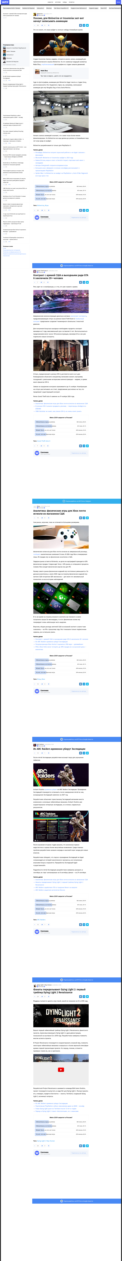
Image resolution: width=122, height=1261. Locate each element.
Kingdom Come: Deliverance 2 (79, 8)
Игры (46, 205)
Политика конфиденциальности (12, 252)
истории (58, 2)
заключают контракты (79, 316)
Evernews (44, 217)
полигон (71, 2)
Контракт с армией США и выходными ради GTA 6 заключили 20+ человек (61, 639)
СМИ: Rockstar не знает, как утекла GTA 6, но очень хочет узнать (58, 411)
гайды (65, 2)
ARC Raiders (40, 744)
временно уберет (51, 789)
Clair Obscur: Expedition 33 (61, 8)
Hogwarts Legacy (93, 8)
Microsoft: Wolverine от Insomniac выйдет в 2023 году (54, 158)
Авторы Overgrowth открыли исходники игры (51, 165)
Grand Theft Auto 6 (42, 270)
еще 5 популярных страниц (9, 64)
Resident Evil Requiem (28, 8)
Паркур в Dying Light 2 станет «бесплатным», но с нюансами (56, 1111)
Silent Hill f (104, 8)
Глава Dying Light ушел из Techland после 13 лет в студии (55, 1109)
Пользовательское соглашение (11, 250)
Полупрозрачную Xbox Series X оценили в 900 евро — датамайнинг (59, 644)
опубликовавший (47, 64)
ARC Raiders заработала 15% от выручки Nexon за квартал (56, 887)
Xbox (43, 679)
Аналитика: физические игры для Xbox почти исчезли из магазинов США (61, 403)
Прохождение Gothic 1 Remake (11, 8)
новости (50, 2)
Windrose (49, 8)
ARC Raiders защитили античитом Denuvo (50, 890)
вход (118, 2)
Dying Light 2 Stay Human (44, 985)
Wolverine (40, 14)
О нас (4, 248)
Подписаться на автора (78, 217)
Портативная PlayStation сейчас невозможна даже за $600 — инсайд (59, 1106)
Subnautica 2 (40, 8)
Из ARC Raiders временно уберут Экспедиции (51, 642)
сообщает (36, 554)
